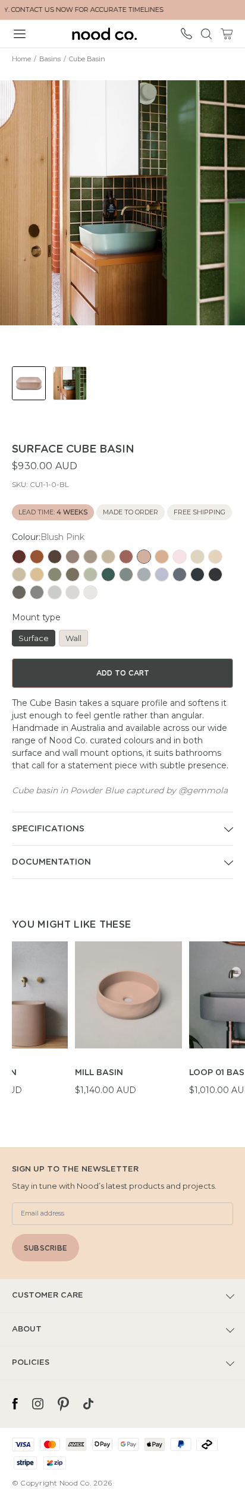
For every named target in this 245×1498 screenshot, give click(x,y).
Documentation (51, 862)
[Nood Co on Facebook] (15, 1404)
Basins (50, 59)
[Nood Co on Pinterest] (63, 1404)
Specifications (48, 829)
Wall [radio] (73, 638)
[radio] (19, 556)
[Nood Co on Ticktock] (88, 1404)
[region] (128, 1025)
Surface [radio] (33, 638)
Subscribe (45, 1248)
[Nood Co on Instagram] (37, 1404)
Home (21, 59)
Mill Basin (99, 1073)
